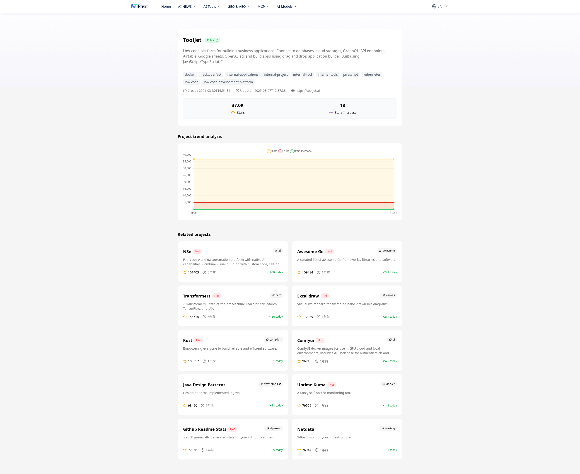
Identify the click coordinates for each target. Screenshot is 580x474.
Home (166, 6)
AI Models (284, 6)
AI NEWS (185, 6)
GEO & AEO (237, 6)
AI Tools (209, 6)
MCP (261, 6)
